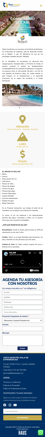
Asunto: (5, 325)
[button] (41, 5)
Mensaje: (6, 333)
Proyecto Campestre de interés (15, 316)
